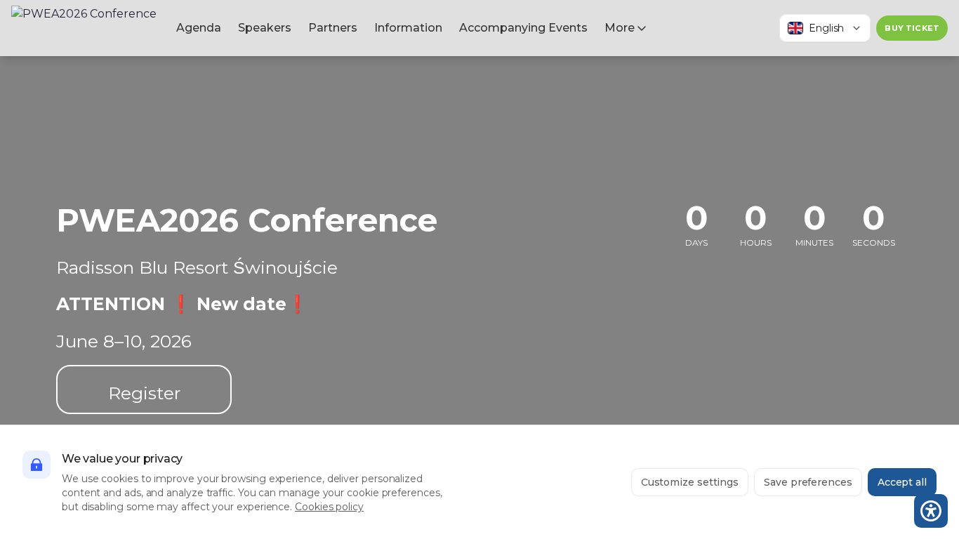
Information (408, 27)
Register (144, 393)
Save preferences (808, 482)
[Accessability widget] (931, 511)
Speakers (264, 27)
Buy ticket (912, 28)
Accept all (902, 482)
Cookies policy (329, 506)
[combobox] (825, 28)
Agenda (198, 27)
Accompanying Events (523, 27)
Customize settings (690, 482)
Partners (332, 27)
